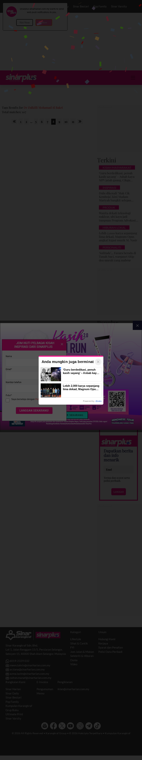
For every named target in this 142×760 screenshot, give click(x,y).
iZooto (99, 401)
